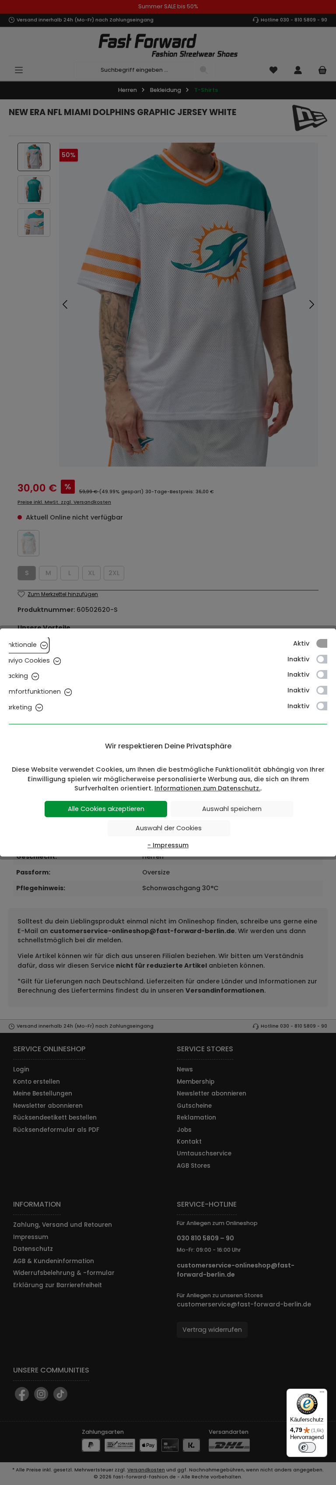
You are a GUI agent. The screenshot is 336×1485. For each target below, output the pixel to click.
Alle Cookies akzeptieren (106, 808)
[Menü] (322, 1394)
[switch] (307, 1447)
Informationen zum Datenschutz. (207, 788)
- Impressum (168, 845)
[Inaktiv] (326, 659)
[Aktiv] (326, 643)
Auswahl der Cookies (169, 828)
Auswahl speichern (232, 808)
